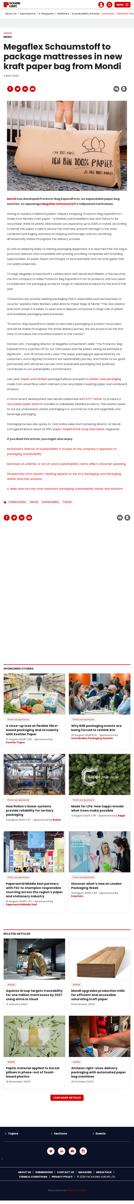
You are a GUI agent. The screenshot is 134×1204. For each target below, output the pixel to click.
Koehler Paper (15, 742)
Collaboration (17, 502)
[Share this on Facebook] (10, 89)
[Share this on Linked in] (25, 89)
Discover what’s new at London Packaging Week (96, 886)
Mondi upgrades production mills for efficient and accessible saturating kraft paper (98, 995)
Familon (41, 379)
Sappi (121, 815)
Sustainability (50, 502)
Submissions (28, 13)
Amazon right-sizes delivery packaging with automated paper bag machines (98, 1072)
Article (11, 984)
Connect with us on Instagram (83, 1151)
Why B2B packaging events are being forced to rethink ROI (96, 728)
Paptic (25, 379)
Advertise (108, 13)
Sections (60, 1134)
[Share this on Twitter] (17, 89)
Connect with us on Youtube (72, 1151)
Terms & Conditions (33, 1177)
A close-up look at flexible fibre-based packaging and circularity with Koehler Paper (32, 730)
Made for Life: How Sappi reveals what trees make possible (97, 808)
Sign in (77, 81)
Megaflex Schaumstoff (59, 204)
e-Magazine (46, 13)
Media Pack (104, 1172)
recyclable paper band (23, 404)
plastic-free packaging (105, 379)
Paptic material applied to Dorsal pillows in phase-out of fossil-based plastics (32, 1072)
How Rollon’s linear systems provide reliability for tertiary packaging (29, 810)
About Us (11, 13)
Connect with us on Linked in (61, 1151)
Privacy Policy (62, 1177)
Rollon (57, 820)
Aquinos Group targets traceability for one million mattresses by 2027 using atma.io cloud (34, 995)
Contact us (65, 1172)
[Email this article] (32, 89)
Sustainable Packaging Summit (92, 738)
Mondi (11, 199)
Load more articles (67, 1097)
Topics (13, 1134)
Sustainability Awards (85, 13)
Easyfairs (77, 896)
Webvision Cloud (76, 1190)
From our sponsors (18, 719)
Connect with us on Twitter (50, 1151)
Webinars (63, 13)
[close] (96, 87)
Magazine (85, 1172)
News (7, 37)
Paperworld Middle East (21, 904)
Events (101, 1134)
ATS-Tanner (94, 399)
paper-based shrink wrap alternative (78, 429)
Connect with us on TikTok (67, 1159)
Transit (67, 502)
